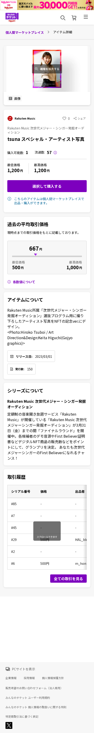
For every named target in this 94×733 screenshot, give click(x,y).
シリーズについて (25, 390)
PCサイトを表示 (23, 669)
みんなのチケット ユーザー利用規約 (27, 697)
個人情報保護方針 (53, 678)
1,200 (13, 170)
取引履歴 (16, 477)
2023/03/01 (43, 356)
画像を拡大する (49, 69)
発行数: (19, 369)
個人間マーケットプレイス (24, 32)
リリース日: (24, 356)
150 (30, 369)
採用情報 (29, 678)
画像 (17, 98)
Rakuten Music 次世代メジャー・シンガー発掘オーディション (46, 403)
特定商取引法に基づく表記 (21, 716)
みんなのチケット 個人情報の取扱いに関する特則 (35, 707)
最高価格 (40, 165)
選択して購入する (47, 186)
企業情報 (10, 678)
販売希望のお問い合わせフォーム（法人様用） (34, 688)
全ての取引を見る (68, 578)
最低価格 (13, 165)
